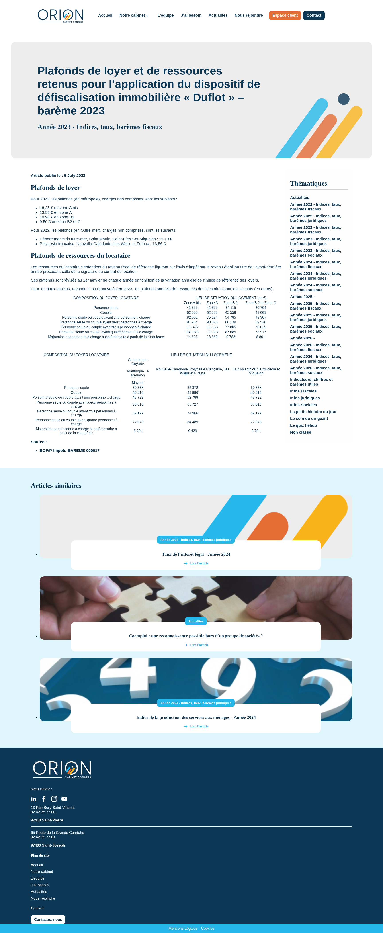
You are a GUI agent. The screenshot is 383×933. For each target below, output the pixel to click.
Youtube (64, 799)
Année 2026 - (302, 338)
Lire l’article (199, 563)
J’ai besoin (191, 15)
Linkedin (34, 799)
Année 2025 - (302, 296)
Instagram (54, 799)
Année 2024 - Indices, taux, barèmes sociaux (315, 287)
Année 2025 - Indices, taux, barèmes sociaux (315, 328)
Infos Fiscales (303, 391)
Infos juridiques (305, 398)
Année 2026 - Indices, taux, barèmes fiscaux (315, 347)
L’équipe (166, 15)
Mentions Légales (182, 928)
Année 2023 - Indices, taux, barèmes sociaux (315, 252)
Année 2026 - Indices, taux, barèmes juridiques (315, 358)
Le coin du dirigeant (309, 418)
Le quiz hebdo (303, 425)
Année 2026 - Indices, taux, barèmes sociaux (315, 370)
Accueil (105, 15)
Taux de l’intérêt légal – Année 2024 (196, 554)
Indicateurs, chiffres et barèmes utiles (311, 381)
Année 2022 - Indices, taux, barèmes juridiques (315, 218)
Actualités (218, 15)
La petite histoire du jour (313, 412)
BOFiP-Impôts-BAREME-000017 (70, 450)
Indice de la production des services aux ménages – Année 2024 (196, 717)
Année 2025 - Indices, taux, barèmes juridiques (315, 317)
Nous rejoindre (249, 15)
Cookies (208, 928)
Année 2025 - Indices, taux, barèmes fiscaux (315, 305)
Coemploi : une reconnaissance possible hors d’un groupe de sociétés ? (196, 635)
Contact (314, 15)
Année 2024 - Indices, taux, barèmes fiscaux (315, 264)
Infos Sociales (303, 405)
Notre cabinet (132, 15)
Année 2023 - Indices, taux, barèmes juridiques (315, 241)
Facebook (44, 799)
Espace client (285, 15)
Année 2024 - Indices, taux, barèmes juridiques (315, 275)
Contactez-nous (48, 919)
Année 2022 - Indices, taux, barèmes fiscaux (315, 206)
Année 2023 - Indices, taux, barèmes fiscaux (315, 229)
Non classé (300, 432)
